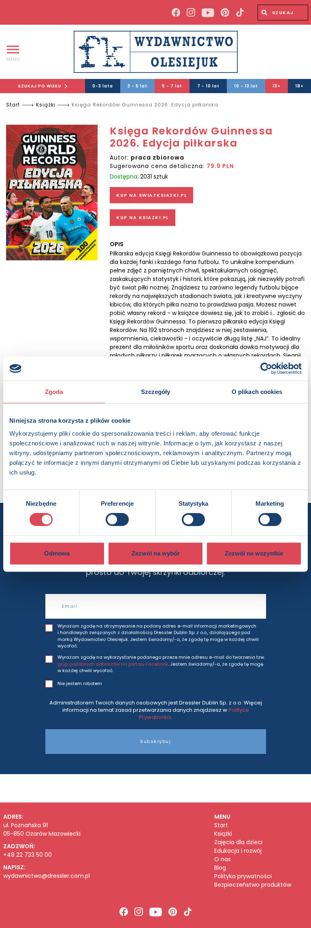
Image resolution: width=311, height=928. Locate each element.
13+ (277, 86)
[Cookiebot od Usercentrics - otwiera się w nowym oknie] (266, 368)
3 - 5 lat (137, 86)
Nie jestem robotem (80, 683)
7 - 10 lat (208, 86)
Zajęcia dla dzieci (238, 842)
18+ (299, 86)
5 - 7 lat (172, 86)
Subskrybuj (155, 741)
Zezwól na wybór (156, 553)
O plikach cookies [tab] (257, 391)
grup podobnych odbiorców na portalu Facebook (113, 664)
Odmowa (57, 553)
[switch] (117, 519)
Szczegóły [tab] (155, 391)
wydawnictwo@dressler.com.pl (46, 876)
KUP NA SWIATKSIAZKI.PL (151, 195)
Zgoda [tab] (54, 391)
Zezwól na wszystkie (254, 553)
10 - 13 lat (246, 86)
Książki (45, 104)
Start (13, 104)
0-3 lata (102, 86)
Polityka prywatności (243, 876)
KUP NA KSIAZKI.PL (142, 217)
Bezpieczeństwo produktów (252, 884)
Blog (220, 867)
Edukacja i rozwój (238, 850)
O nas (222, 859)
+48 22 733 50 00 (27, 855)
